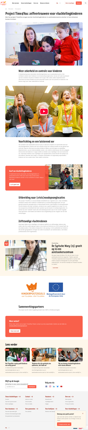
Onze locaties (28, 401)
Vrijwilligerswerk (49, 401)
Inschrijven (32, 386)
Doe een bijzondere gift (11, 411)
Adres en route (29, 399)
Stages (47, 404)
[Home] (6, 9)
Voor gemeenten (30, 409)
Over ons (35, 3)
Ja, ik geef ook (15, 184)
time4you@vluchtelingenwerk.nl (18, 326)
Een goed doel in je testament (12, 416)
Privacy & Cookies (69, 404)
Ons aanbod (28, 411)
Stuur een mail (15, 331)
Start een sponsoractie (10, 401)
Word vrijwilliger (70, 3)
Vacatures (48, 396)
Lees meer (55, 267)
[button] (85, 3)
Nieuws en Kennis (44, 3)
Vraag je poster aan (64, 424)
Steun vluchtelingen (26, 3)
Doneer (79, 3)
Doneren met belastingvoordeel (13, 413)
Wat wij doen (15, 3)
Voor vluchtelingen (71, 409)
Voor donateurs (10, 409)
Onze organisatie (69, 401)
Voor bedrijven (49, 409)
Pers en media (28, 404)
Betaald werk (48, 399)
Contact (27, 396)
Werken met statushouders (52, 411)
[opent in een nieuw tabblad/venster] (70, 429)
